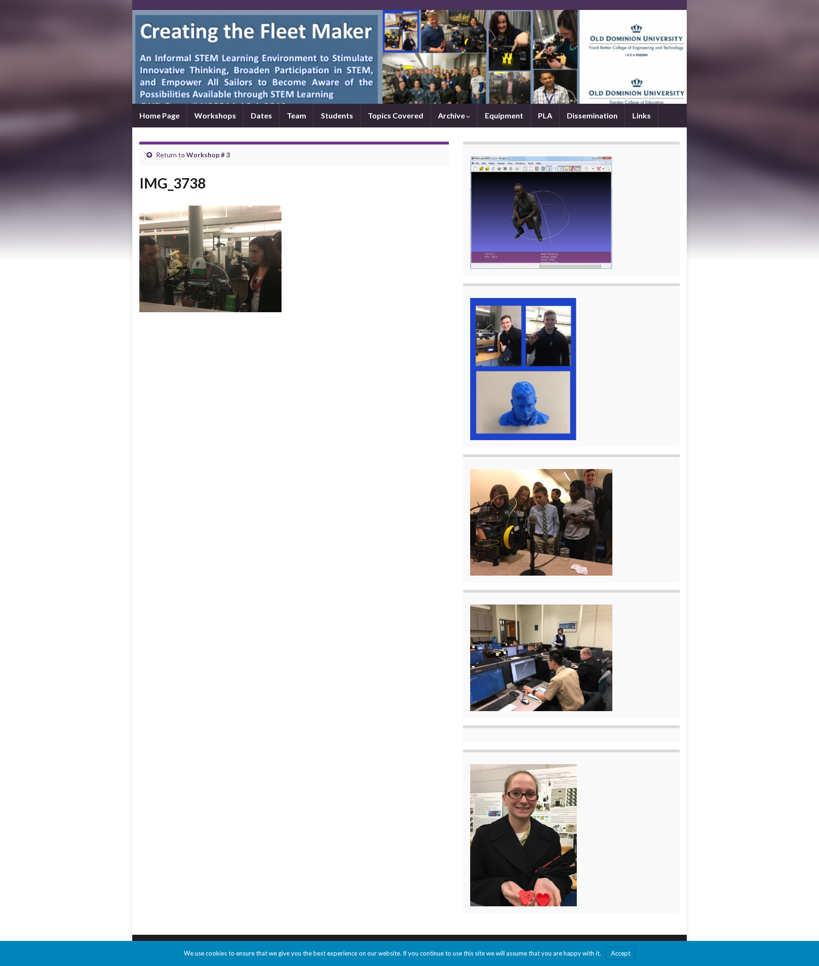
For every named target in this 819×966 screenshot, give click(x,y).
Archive (452, 115)
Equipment (504, 115)
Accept (620, 953)
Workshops (215, 115)
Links (641, 115)
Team (296, 115)
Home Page (159, 115)
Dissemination (592, 115)
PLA (545, 115)
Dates (261, 115)
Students (337, 115)
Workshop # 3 (208, 155)
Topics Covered (395, 115)
